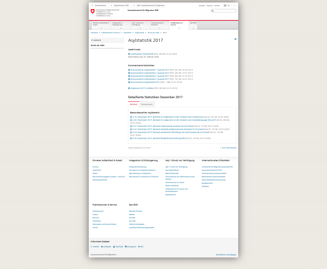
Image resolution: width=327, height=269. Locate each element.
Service (95, 227)
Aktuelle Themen (135, 211)
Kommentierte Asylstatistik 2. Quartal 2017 (162, 73)
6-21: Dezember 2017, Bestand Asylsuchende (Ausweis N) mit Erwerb (176, 126)
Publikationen (98, 211)
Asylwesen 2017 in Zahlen (154, 88)
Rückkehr (205, 186)
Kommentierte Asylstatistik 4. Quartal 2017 (162, 79)
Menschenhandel (172, 173)
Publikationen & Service (177, 24)
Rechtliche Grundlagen (226, 254)
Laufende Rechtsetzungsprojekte (141, 227)
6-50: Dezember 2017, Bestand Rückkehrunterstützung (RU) (172, 138)
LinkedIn (107, 246)
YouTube (119, 246)
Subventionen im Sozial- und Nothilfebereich (176, 190)
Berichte (96, 218)
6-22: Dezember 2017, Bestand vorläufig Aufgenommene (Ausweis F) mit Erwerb (181, 129)
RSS (142, 246)
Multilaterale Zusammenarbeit (213, 177)
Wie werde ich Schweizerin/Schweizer (144, 177)
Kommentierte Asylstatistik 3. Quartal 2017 (162, 76)
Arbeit (95, 173)
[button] (213, 10)
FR (228, 5)
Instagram (131, 246)
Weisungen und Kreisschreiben (104, 224)
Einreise (96, 167)
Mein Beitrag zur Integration (140, 173)
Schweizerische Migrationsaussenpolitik (217, 167)
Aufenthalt (97, 170)
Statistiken (127, 33)
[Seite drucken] (235, 39)
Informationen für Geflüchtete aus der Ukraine (180, 178)
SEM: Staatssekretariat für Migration (150, 5)
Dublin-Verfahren (172, 186)
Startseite (202, 6)
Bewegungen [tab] (147, 104)
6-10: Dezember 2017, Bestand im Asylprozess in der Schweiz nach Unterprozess (181, 117)
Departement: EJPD (121, 5)
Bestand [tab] (133, 104)
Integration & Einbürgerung (117, 24)
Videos (95, 214)
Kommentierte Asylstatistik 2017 (156, 82)
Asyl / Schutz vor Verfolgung (138, 24)
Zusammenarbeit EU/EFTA (212, 170)
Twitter (96, 246)
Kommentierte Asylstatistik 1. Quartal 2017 (162, 70)
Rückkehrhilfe (207, 183)
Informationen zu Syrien (174, 182)
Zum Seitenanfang (229, 148)
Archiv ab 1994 (153, 33)
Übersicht (210, 6)
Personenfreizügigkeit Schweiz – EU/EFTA (109, 177)
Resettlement (170, 195)
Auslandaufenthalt (100, 180)
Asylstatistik (139, 33)
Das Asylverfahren (172, 170)
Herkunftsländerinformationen (214, 180)
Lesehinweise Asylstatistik (154, 54)
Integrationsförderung (137, 167)
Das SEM (193, 23)
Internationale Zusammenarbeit (214, 173)
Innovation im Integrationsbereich (142, 170)
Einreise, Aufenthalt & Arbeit (101, 24)
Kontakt (217, 6)
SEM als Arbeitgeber (136, 224)
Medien (132, 214)
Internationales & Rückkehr (157, 24)
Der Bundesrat (100, 5)
